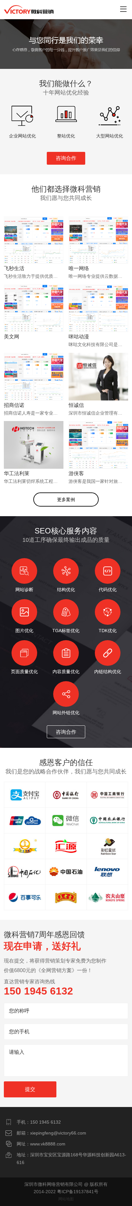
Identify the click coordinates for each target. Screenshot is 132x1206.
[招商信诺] (33, 384)
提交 (30, 1089)
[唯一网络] (98, 248)
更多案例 (66, 499)
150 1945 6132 (45, 1122)
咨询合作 (66, 158)
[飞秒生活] (33, 248)
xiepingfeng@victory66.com (58, 1133)
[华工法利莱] (33, 452)
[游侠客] (98, 452)
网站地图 (66, 1199)
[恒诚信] (98, 384)
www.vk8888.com (47, 1143)
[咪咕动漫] (98, 316)
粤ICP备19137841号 (77, 1191)
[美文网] (33, 316)
